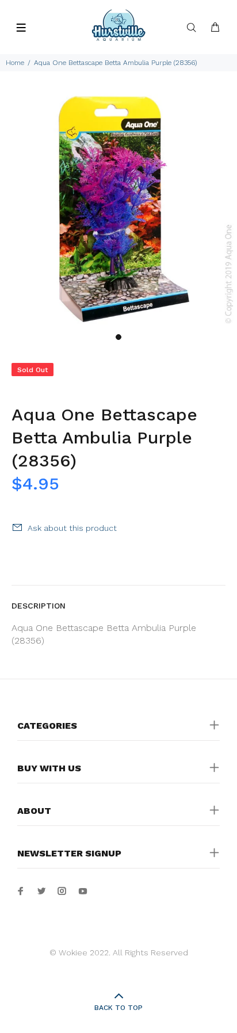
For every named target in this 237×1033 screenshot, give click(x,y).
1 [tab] (118, 337)
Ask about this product (72, 528)
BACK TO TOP (118, 1008)
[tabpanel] (118, 208)
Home (15, 63)
